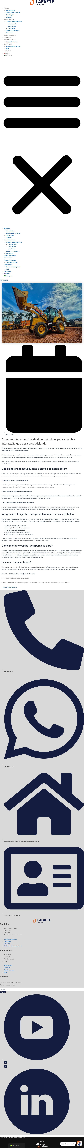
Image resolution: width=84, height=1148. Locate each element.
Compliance (7, 50)
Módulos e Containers (12, 30)
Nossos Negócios (9, 19)
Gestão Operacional (10, 35)
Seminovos (9, 33)
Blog (7, 48)
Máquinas (7, 932)
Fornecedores (8, 37)
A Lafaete (6, 8)
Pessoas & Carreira (9, 39)
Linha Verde (11, 28)
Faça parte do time (11, 42)
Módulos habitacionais (10, 928)
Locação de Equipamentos (14, 21)
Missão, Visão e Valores (13, 12)
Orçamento (7, 957)
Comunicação (8, 44)
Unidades (8, 17)
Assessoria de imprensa (13, 46)
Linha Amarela (12, 24)
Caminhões (7, 930)
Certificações (10, 15)
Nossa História (10, 10)
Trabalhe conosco (9, 959)
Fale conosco (8, 954)
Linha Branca (12, 26)
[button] (42, 143)
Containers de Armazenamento (13, 935)
